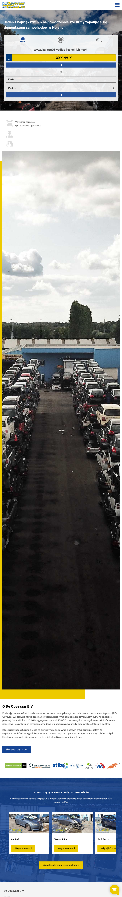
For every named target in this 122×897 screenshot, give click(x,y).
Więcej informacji (23, 848)
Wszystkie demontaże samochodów (61, 865)
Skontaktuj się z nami (16, 749)
